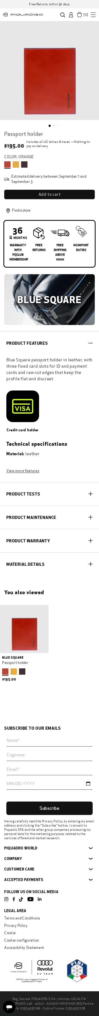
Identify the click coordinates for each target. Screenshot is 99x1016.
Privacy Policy (52, 821)
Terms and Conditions (22, 918)
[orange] (7, 164)
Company (13, 858)
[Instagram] (6, 899)
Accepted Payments (23, 879)
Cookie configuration (21, 940)
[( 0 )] (79, 14)
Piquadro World (20, 847)
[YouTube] (30, 899)
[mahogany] (24, 164)
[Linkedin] (39, 899)
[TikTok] (21, 899)
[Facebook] (14, 899)
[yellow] (16, 164)
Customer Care (19, 869)
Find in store (21, 210)
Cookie (10, 933)
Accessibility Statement (24, 947)
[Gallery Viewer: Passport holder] (49, 70)
